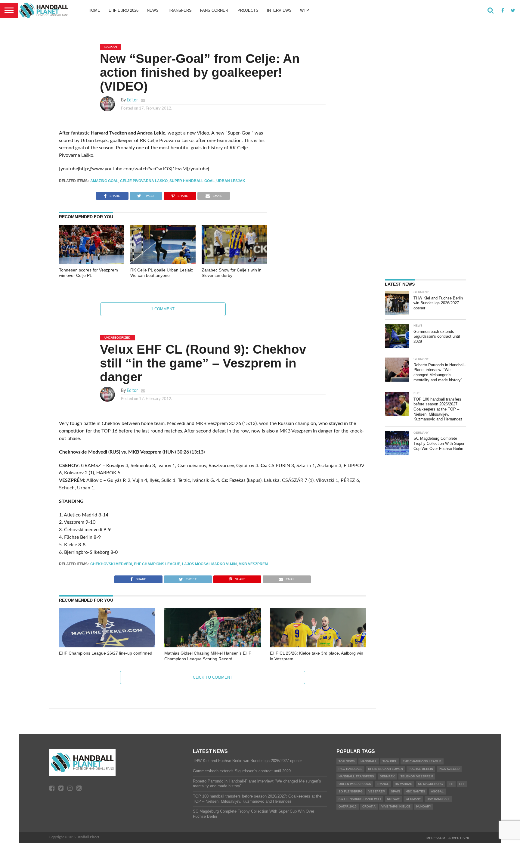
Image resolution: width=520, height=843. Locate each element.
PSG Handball (350, 768)
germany (413, 799)
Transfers (180, 10)
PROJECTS (247, 10)
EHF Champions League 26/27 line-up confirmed (105, 653)
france (383, 784)
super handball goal (192, 181)
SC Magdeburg (430, 784)
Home (94, 10)
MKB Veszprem (253, 564)
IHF (451, 784)
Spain (395, 791)
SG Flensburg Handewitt (360, 799)
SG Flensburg (351, 791)
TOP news (347, 761)
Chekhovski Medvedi (111, 564)
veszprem (376, 791)
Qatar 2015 (348, 806)
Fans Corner (214, 10)
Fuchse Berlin (421, 768)
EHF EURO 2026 (123, 10)
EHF (462, 784)
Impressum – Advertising (448, 838)
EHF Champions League (157, 564)
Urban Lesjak (230, 181)
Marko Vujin (224, 564)
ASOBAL (437, 791)
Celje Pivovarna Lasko (144, 181)
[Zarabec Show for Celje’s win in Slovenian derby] (234, 262)
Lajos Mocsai (195, 564)
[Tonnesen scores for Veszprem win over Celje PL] (91, 262)
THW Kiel (389, 761)
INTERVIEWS (279, 10)
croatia (369, 806)
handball (369, 761)
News (153, 10)
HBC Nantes (415, 791)
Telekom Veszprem (417, 776)
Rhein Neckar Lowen (385, 768)
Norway (393, 799)
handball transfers (356, 776)
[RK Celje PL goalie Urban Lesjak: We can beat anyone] (163, 262)
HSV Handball (438, 799)
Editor (132, 100)
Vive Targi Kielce (395, 806)
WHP (304, 10)
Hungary (423, 806)
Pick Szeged (449, 768)
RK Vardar (403, 784)
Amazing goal (104, 181)
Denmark (387, 776)
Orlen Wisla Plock (355, 784)
